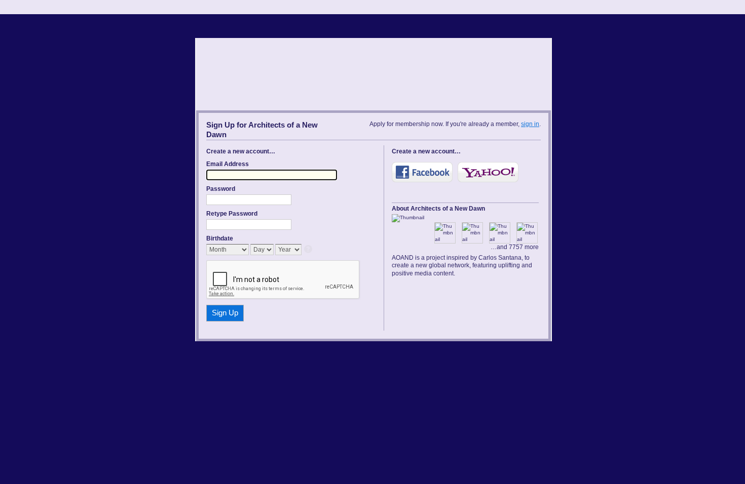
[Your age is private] (309, 250)
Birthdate (219, 238)
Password (220, 188)
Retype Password (231, 213)
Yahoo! (488, 172)
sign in (530, 124)
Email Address (227, 164)
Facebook (422, 172)
